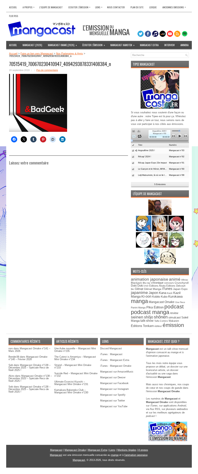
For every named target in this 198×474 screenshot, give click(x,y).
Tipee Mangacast (144, 64)
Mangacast (56, 450)
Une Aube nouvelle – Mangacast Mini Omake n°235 (75, 349)
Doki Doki (137, 285)
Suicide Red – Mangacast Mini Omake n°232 (75, 374)
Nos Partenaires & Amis (69, 53)
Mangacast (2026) (32, 45)
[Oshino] (160, 246)
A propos (143, 450)
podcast (174, 307)
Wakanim (174, 320)
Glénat (139, 288)
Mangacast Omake (161, 302)
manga (139, 301)
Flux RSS (13, 16)
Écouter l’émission (93, 45)
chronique (157, 282)
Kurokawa (175, 296)
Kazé (169, 293)
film (132, 289)
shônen (161, 317)
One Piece (180, 302)
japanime (139, 292)
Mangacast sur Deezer (112, 377)
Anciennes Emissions (174, 7)
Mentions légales (126, 450)
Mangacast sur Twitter (112, 400)
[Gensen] (168, 263)
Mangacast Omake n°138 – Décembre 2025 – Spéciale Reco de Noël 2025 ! (29, 368)
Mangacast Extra (149, 45)
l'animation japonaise (136, 455)
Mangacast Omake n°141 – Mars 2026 (29, 349)
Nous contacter (116, 7)
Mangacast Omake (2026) (62, 45)
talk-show (147, 320)
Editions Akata (157, 285)
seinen (137, 317)
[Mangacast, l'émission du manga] (167, 440)
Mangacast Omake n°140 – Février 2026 (28, 358)
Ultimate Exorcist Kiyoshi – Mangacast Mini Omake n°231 (71, 383)
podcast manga (150, 312)
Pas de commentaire (47, 70)
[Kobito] (160, 214)
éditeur (158, 326)
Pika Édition (155, 307)
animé (174, 279)
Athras (184, 279)
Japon (153, 293)
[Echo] (152, 263)
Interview (169, 45)
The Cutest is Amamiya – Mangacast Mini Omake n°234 (75, 358)
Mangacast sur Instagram (114, 389)
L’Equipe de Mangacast (51, 7)
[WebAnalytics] (99, 472)
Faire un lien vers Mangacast (36, 53)
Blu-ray (146, 283)
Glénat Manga (152, 289)
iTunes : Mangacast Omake (115, 365)
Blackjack (136, 282)
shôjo (148, 317)
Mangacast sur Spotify (112, 394)
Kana (162, 293)
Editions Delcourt (175, 285)
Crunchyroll (182, 282)
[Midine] (176, 230)
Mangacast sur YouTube (113, 406)
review (174, 313)
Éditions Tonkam (142, 326)
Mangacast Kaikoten (122, 45)
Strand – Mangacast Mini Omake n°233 (72, 366)
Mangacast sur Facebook (114, 383)
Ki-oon (146, 296)
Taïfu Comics (161, 321)
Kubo (164, 296)
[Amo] (176, 246)
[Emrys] (144, 246)
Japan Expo (180, 288)
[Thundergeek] (144, 230)
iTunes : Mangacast (111, 354)
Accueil (13, 7)
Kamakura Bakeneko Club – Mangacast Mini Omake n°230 (71, 391)
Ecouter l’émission (79, 7)
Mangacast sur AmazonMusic (116, 371)
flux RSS (155, 409)
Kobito (156, 296)
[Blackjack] (160, 230)
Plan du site (137, 7)
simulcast (174, 317)
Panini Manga (138, 307)
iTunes (167, 289)
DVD (146, 286)
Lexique (153, 7)
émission (173, 325)
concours (169, 283)
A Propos (28, 7)
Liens (98, 7)
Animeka (184, 45)
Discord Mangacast (111, 348)
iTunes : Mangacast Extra (114, 360)
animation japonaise (149, 279)
